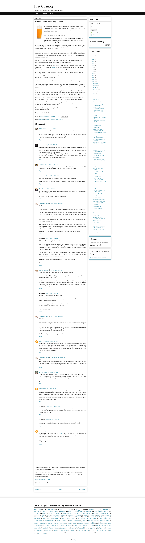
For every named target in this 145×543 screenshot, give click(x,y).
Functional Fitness (63, 522)
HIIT (94, 518)
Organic (56, 528)
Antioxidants (56, 515)
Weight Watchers (39, 530)
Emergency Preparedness (102, 530)
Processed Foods (69, 532)
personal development (101, 511)
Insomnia (75, 525)
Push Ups (93, 528)
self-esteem (93, 523)
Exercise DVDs (55, 518)
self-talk (87, 530)
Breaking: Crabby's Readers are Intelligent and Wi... (99, 136)
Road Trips (53, 511)
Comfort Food (89, 527)
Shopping (97, 522)
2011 (93, 73)
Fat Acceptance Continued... (99, 102)
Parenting (86, 515)
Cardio (73, 518)
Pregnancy (90, 522)
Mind (44, 511)
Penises (58, 532)
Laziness (75, 523)
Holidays (70, 511)
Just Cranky (44, 6)
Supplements (39, 520)
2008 (93, 79)
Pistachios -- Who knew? (98, 229)
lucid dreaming (80, 530)
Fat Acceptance (104, 517)
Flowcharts (45, 528)
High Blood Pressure (73, 522)
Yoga (67, 518)
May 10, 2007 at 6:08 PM (52, 238)
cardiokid (41, 388)
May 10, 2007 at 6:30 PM (57, 270)
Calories (45, 522)
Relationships (37, 518)
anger (68, 527)
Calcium (62, 525)
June (94, 96)
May (94, 98)
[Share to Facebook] (66, 117)
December (95, 83)
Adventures (36, 515)
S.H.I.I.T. (87, 532)
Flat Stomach (63, 523)
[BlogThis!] (63, 117)
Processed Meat (79, 532)
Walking (78, 517)
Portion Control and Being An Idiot (99, 187)
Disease (44, 517)
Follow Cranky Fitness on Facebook (98, 257)
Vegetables (95, 513)
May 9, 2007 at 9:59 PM (51, 144)
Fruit (55, 522)
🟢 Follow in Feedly (95, 33)
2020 (93, 59)
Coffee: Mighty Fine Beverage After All (99, 165)
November (95, 85)
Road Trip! (95, 185)
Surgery (109, 528)
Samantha (41, 164)
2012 (93, 71)
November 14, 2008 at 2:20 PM (53, 406)
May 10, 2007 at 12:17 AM (51, 164)
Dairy (108, 527)
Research (36, 511)
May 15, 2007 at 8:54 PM (57, 316)
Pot (63, 532)
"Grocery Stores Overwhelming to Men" (98, 108)
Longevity (99, 515)
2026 (93, 55)
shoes (96, 520)
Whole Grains (48, 530)
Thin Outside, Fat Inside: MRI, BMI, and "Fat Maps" (99, 182)
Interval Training (103, 518)
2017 (93, 61)
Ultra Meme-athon (97, 148)
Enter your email (94, 27)
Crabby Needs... (96, 127)
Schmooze (97, 244)
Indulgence (41, 119)
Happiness (70, 515)
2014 (93, 67)
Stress (48, 515)
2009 (93, 77)
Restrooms (40, 533)
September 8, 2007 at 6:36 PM (58, 357)
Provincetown (108, 515)
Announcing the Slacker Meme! (98, 114)
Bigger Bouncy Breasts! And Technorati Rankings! (99, 226)
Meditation (78, 515)
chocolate (87, 523)
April (94, 232)
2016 (93, 63)
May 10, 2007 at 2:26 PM (57, 203)
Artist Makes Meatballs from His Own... (99, 140)
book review (42, 523)
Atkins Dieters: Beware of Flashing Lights (98, 175)
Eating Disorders (37, 528)
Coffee (89, 518)
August (95, 92)
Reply (40, 140)
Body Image (46, 518)
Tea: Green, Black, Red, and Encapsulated (99, 194)
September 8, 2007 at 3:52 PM (51, 341)
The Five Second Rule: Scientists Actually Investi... (99, 111)
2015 (93, 65)
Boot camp (81, 527)
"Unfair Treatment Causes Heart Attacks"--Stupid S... (99, 160)
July (94, 94)
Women (63, 527)
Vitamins (36, 523)
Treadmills (52, 527)
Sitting (92, 525)
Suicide (92, 532)
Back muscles (108, 523)
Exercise (37, 509)
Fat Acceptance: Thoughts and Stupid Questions (99, 104)
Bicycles (44, 513)
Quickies (95, 212)
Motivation (47, 119)
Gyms (77, 513)
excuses (77, 520)
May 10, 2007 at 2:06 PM (48, 189)
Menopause (43, 532)
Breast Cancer (46, 525)
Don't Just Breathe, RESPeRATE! (97, 214)
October (95, 87)
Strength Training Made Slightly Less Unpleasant (99, 218)
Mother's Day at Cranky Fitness (98, 169)
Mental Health (105, 513)
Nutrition (53, 119)
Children (84, 520)
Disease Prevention (49, 520)
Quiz (37, 517)
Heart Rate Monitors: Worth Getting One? (99, 191)
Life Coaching (83, 522)
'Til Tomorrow (96, 157)
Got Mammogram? (97, 153)
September (95, 89)
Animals (57, 513)
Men (80, 525)
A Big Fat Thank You (97, 99)
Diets (43, 515)
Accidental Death (93, 517)
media (84, 517)
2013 (93, 69)
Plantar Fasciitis (63, 528)
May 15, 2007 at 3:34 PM (52, 293)
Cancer (62, 511)
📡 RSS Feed (94, 35)
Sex (110, 518)
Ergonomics (68, 525)
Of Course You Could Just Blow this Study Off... (98, 179)
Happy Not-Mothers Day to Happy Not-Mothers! (99, 172)
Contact (44, 13)
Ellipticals (56, 523)
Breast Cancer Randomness (99, 199)
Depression (49, 523)
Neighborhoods (86, 525)
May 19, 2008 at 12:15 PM (50, 388)
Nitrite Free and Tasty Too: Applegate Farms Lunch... (99, 130)
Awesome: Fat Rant (97, 197)
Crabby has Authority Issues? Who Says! (99, 133)
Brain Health (38, 525)
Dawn (40, 189)
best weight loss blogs (63, 530)
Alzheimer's (100, 523)
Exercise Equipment (67, 513)
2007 (93, 81)
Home (37, 13)
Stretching (38, 527)
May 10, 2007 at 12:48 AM (52, 176)
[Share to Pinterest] (67, 117)
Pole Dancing (72, 528)
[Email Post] (58, 116)
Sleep (72, 517)
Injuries (92, 515)
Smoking (98, 525)
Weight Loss (65, 509)
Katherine (41, 341)
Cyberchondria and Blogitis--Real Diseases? (99, 121)
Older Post (82, 489)
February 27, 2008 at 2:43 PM (51, 372)
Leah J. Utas (42, 145)
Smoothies (104, 525)
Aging (50, 513)
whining (105, 510)
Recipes (65, 517)
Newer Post (38, 489)
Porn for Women (80, 528)
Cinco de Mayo (96, 204)
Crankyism (102, 527)
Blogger (75, 540)
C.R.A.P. (93, 530)
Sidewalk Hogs (96, 146)
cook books (72, 530)
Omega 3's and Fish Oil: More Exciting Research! (99, 150)
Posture (35, 533)
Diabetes (50, 522)
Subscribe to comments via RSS (43, 479)
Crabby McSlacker (45, 116)
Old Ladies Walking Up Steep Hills (99, 117)
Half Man (41, 128)
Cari (40, 431)
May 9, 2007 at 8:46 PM (50, 128)
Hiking (59, 520)
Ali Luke (41, 372)
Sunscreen (98, 532)
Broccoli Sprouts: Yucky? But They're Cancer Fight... (99, 143)
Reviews (63, 515)
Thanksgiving (45, 527)
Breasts (102, 520)
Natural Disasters (51, 532)
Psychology (80, 523)
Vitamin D (107, 522)
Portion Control (59, 119)
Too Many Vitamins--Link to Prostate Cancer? (99, 124)
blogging (79, 509)
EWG (109, 532)
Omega (51, 528)
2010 (93, 75)
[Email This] (61, 117)
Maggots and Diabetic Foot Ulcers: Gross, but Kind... (99, 201)
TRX (45, 533)
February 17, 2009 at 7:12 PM (49, 431)
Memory (107, 520)
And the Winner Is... (97, 220)
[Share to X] (64, 117)
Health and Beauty (97, 206)
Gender (69, 523)
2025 (93, 57)
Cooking (96, 527)
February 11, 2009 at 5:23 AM (53, 419)
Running (88, 511)
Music (64, 520)
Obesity (36, 513)
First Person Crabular (97, 163)
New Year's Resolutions (55, 517)
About (51, 13)
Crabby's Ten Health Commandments (97, 209)
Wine (58, 527)
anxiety (70, 520)
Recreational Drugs (101, 528)
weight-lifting (74, 527)
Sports (109, 525)
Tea (102, 522)
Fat (63, 518)
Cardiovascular (81, 518)
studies (53, 67)
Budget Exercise (54, 525)
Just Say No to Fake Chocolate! (97, 223)
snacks (104, 532)
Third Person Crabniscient (98, 155)
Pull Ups (87, 528)
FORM (60, 433)
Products (79, 511)
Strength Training (85, 513)
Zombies (55, 530)
